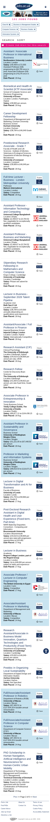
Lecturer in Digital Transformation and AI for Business (17, 484)
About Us (21, 802)
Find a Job (4, 802)
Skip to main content (9, 2)
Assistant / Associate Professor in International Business (17, 54)
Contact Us (22, 805)
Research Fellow (12, 369)
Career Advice (5, 808)
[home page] (24, 10)
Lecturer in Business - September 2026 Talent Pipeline (16, 297)
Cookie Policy (37, 808)
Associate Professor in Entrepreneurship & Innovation (16, 398)
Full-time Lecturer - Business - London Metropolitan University (16, 180)
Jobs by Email (6, 812)
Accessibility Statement (41, 812)
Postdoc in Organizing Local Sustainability (15, 669)
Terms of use (37, 802)
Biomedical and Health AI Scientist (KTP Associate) (17, 88)
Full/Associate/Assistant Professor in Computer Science (16, 723)
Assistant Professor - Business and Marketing (16, 236)
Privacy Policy (38, 805)
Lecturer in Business (14, 550)
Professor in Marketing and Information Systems (17, 456)
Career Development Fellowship (15, 115)
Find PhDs (4, 805)
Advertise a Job (6, 815)
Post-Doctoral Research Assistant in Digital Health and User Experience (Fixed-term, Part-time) (16, 515)
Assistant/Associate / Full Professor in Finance (17, 326)
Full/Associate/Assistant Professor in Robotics (16, 694)
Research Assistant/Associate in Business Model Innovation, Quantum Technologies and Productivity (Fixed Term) (17, 638)
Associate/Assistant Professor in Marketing (16, 605)
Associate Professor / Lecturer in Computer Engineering (15, 577)
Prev (15, 797)
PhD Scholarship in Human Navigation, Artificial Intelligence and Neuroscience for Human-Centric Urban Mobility (17, 760)
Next (35, 797)
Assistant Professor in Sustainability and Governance (15, 426)
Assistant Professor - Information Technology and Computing (16, 208)
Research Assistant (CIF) (17, 347)
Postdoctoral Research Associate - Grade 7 (16, 144)
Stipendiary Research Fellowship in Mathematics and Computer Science (15, 267)
